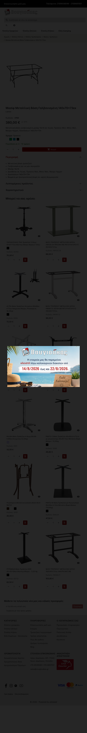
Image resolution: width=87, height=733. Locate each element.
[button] (10, 349)
